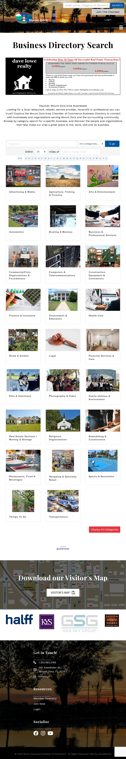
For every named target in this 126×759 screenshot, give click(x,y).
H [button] (48, 158)
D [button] (35, 158)
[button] (108, 12)
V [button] (93, 158)
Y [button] (103, 158)
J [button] (54, 158)
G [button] (45, 158)
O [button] (70, 158)
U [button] (90, 158)
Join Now (39, 703)
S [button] (83, 158)
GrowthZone (104, 754)
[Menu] (121, 27)
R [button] (80, 158)
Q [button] (77, 158)
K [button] (57, 158)
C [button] (32, 158)
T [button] (86, 158)
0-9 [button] (20, 158)
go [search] (113, 143)
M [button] (64, 158)
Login (36, 709)
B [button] (29, 158)
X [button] (100, 158)
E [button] (39, 158)
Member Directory (44, 698)
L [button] (60, 158)
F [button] (42, 158)
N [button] (67, 158)
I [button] (51, 158)
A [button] (26, 158)
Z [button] (106, 158)
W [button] (97, 158)
